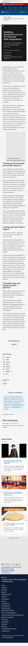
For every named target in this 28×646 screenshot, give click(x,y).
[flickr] (19, 564)
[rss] (8, 564)
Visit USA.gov (10, 637)
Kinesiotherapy (21, 171)
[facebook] (11, 564)
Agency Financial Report (7, 617)
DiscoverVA (4, 590)
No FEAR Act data (6, 608)
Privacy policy (5, 619)
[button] (14, 4)
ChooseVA (4, 587)
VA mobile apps (5, 603)
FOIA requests (5, 622)
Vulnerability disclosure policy (9, 628)
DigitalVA (4, 592)
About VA (4, 601)
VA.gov (3, 585)
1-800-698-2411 (6, 572)
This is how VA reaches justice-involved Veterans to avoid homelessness (13, 493)
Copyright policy (6, 631)
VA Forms (4, 596)
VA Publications (5, 599)
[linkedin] (16, 564)
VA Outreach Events (6, 594)
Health (4, 383)
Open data (4, 626)
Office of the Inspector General (9, 612)
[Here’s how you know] (14, 1)
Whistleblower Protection (8, 610)
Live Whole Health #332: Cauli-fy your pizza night (14, 524)
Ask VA (16, 401)
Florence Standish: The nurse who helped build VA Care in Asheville (13, 462)
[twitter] (5, 564)
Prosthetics (13, 344)
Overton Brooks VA (7, 67)
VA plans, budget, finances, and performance (12, 615)
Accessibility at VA (6, 606)
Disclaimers (4, 624)
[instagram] (14, 564)
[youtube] (2, 564)
